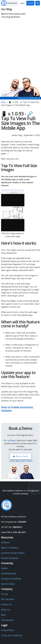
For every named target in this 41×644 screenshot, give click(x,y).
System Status (8, 583)
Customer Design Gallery (12, 552)
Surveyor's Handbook (11, 578)
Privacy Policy (7, 630)
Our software (9, 440)
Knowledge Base (8, 573)
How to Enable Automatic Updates (17, 408)
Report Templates (9, 547)
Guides (4, 568)
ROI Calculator (8, 599)
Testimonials (7, 620)
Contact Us (6, 604)
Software (5, 542)
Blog (3, 102)
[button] (37, 3)
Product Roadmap (9, 558)
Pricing (4, 594)
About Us (5, 609)
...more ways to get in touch (21, 460)
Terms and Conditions (11, 635)
